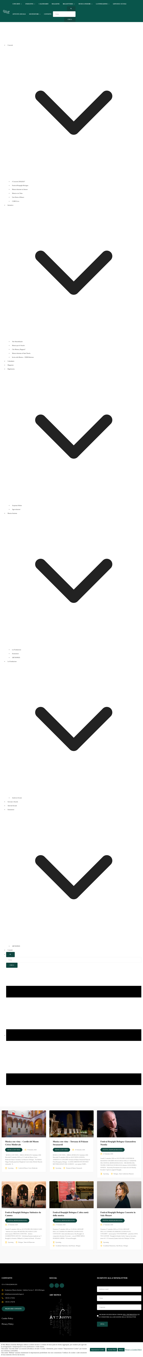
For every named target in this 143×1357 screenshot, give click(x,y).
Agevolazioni (16, 509)
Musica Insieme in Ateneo (20, 189)
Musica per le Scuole (18, 345)
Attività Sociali (19, 14)
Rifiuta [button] (121, 1350)
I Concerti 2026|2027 (18, 181)
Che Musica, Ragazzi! (18, 349)
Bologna (116, 1174)
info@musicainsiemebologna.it (14, 1294)
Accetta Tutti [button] (112, 1350)
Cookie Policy (7, 1318)
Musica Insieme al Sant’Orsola (21, 353)
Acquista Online (17, 505)
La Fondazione (102, 4)
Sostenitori (34, 14)
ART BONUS (16, 657)
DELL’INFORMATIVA (129, 1314)
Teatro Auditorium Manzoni (126, 1174)
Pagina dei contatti (13, 1309)
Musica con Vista (17, 193)
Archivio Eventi (17, 798)
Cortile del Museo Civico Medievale (27, 1168)
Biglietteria (68, 4)
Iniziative (29, 4)
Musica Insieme (85, 4)
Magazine (56, 4)
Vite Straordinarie (17, 341)
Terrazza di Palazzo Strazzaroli (74, 1168)
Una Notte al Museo (18, 197)
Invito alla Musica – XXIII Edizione (23, 357)
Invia (102, 1324)
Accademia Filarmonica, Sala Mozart (65, 1246)
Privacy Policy (8, 1324)
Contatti (47, 14)
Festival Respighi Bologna (20, 185)
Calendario (43, 4)
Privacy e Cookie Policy (133, 1350)
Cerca (70, 19)
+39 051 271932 (10, 1298)
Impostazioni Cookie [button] (97, 1350)
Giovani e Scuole (119, 4)
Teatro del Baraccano (29, 1242)
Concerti (16, 4)
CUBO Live (15, 201)
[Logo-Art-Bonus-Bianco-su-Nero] (60, 1317)
